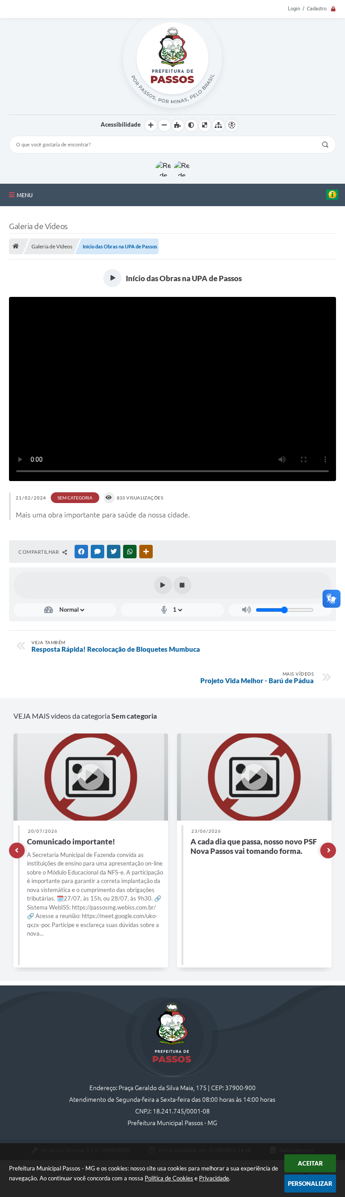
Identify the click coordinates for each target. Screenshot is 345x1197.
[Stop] (182, 585)
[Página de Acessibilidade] (232, 125)
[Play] (163, 585)
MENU (25, 195)
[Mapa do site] (218, 125)
